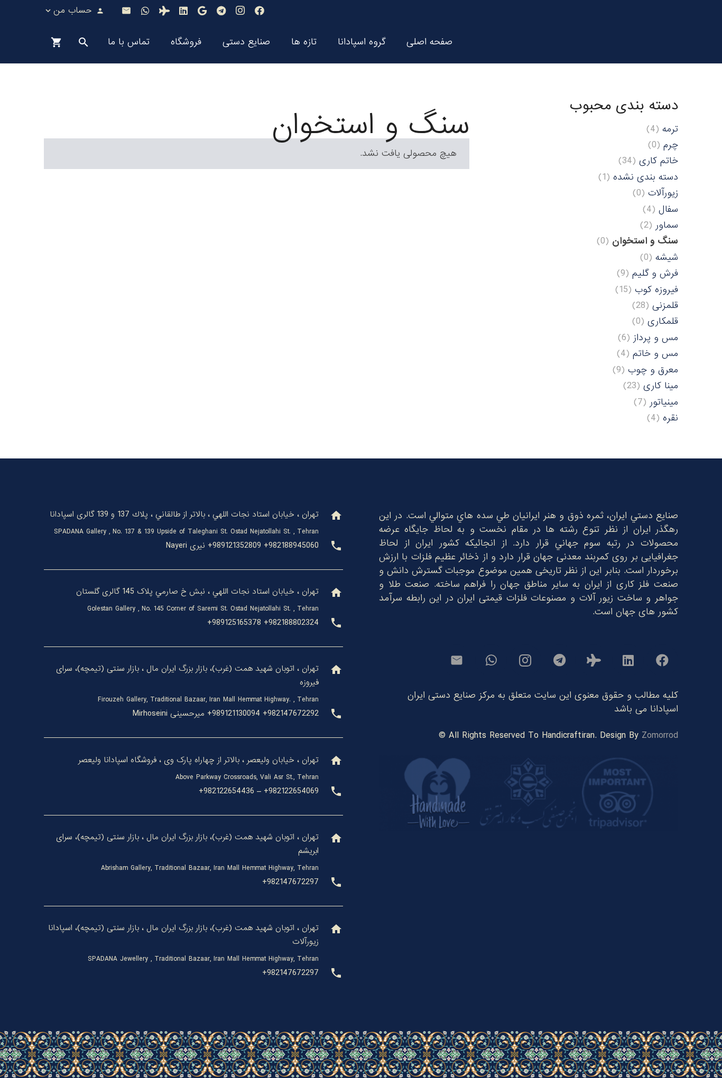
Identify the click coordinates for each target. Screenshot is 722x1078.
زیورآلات (663, 193)
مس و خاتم (655, 353)
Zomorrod (660, 735)
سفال (668, 209)
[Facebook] (259, 10)
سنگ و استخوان (645, 241)
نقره (670, 418)
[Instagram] (240, 10)
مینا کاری (660, 386)
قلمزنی (665, 305)
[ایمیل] (126, 10)
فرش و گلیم (655, 273)
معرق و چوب (653, 370)
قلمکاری (662, 321)
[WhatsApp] (145, 10)
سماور (666, 225)
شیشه (666, 257)
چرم (670, 145)
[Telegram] (221, 10)
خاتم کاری (658, 161)
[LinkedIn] (183, 10)
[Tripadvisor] (164, 10)
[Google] (202, 10)
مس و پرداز (655, 338)
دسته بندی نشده (645, 177)
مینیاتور (664, 402)
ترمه (670, 129)
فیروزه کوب (656, 290)
